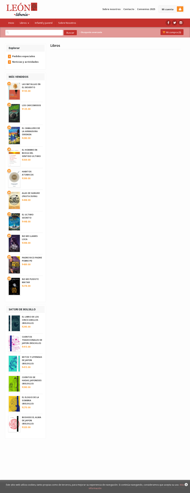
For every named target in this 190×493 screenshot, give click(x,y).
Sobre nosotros (111, 9)
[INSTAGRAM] (181, 22)
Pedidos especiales (23, 56)
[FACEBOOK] (168, 22)
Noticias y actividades (25, 61)
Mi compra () (173, 32)
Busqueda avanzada (91, 32)
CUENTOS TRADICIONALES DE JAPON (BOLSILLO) (32, 339)
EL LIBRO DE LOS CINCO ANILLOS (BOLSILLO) (30, 319)
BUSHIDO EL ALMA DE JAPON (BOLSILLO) (31, 420)
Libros (23, 22)
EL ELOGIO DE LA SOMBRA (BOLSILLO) (30, 400)
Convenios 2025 (146, 9)
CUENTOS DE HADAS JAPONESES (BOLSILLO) (32, 380)
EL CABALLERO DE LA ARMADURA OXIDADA (31, 131)
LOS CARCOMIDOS (31, 105)
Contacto (128, 9)
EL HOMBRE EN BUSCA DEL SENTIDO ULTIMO (31, 152)
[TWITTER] (174, 22)
